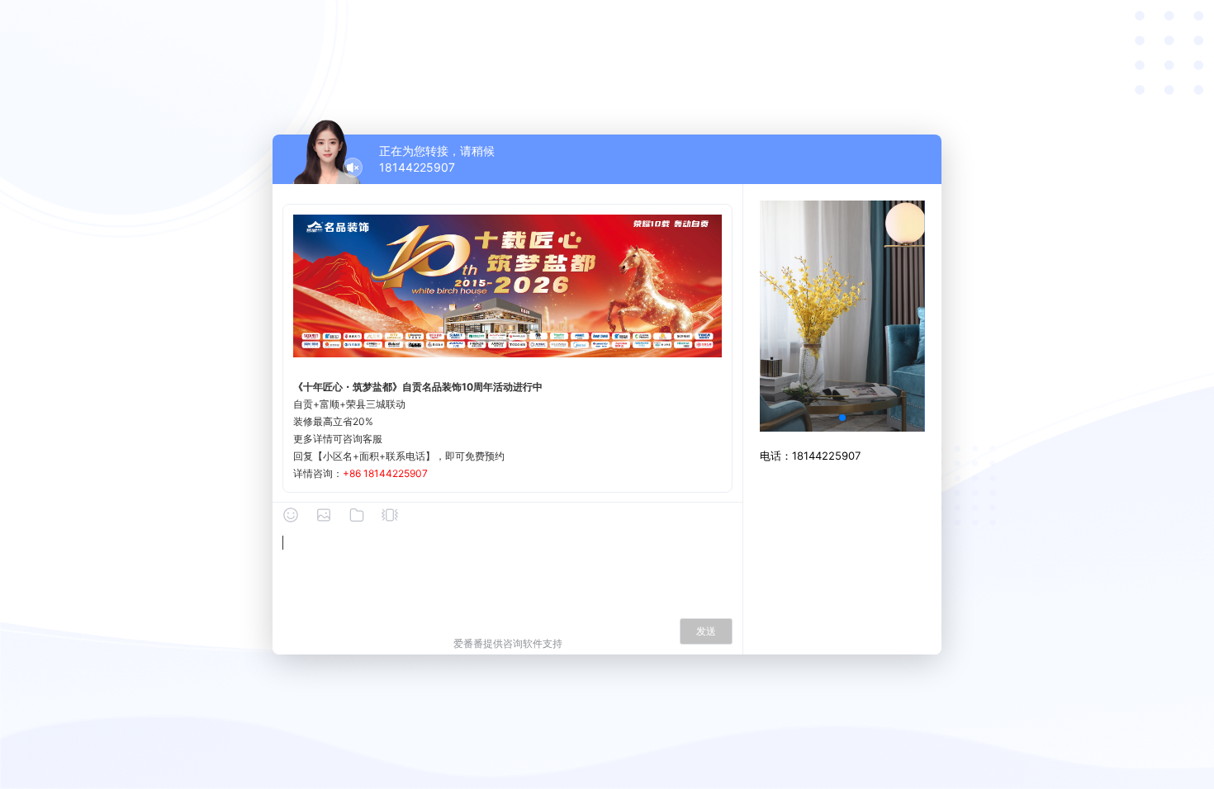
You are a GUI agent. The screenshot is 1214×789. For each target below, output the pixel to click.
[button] (842, 417)
